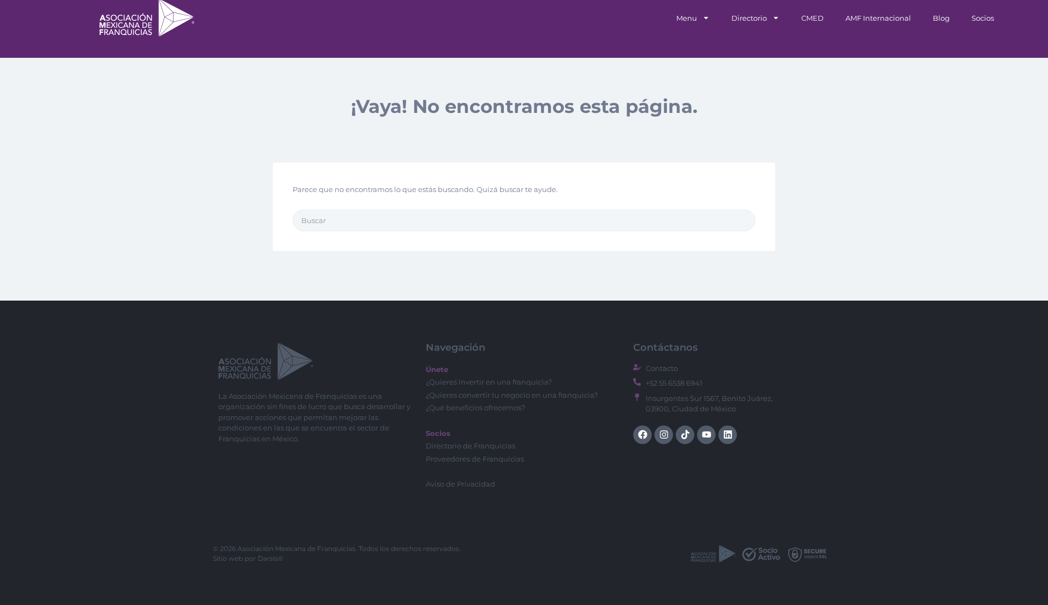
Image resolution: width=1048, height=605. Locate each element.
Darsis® (270, 558)
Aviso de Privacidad (460, 484)
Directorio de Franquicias (470, 445)
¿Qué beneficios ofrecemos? (475, 407)
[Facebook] (642, 435)
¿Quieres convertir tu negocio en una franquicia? (512, 395)
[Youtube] (706, 435)
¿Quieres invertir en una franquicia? (489, 382)
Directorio (749, 18)
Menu (686, 18)
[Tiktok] (685, 435)
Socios (983, 18)
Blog (941, 18)
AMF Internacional (878, 18)
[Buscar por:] (524, 220)
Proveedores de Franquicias (475, 458)
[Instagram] (663, 435)
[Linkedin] (727, 435)
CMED (812, 18)
